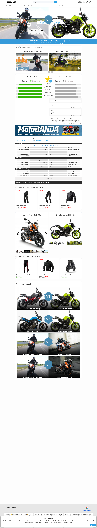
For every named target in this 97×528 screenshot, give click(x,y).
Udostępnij (44, 72)
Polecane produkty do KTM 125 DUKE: (29, 187)
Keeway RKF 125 (70, 51)
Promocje (33, 5)
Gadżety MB (26, 5)
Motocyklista (8, 5)
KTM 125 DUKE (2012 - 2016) (25, 140)
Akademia (58, 5)
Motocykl (15, 5)
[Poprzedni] (17, 233)
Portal (63, 5)
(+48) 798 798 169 (82, 2)
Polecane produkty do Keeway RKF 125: (30, 256)
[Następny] (45, 233)
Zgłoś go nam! (46, 182)
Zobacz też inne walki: (24, 284)
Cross (21, 5)
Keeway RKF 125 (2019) (43, 140)
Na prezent (40, 5)
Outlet (46, 5)
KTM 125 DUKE (37, 51)
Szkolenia (52, 5)
